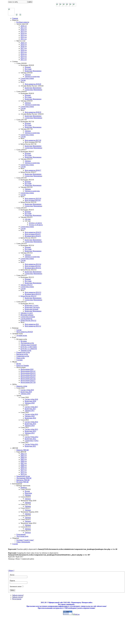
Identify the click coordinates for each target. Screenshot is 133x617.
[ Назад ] (11, 570)
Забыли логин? (17, 597)
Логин (12, 575)
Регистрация (16, 599)
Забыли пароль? (18, 595)
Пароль (12, 580)
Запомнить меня (15, 586)
